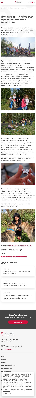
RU (31, 2)
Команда (3, 359)
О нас (2, 356)
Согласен (6, 393)
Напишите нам (18, 322)
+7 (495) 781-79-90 (9, 340)
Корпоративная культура (19, 256)
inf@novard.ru (9, 349)
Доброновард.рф (6, 371)
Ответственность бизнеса (8, 365)
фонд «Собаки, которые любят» (20, 246)
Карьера (3, 362)
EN (33, 2)
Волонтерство (6, 256)
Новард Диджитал (6, 368)
